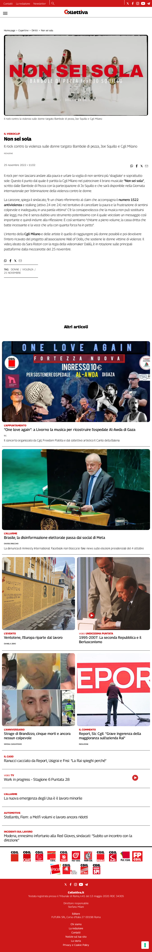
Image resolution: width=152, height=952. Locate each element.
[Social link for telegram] (148, 3)
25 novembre (12, 272)
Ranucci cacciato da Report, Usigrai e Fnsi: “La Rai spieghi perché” (55, 760)
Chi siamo (76, 924)
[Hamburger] (5, 13)
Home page (9, 30)
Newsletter (39, 3)
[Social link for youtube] (143, 3)
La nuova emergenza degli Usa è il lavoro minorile (43, 798)
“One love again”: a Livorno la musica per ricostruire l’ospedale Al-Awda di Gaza (69, 429)
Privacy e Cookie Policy (76, 944)
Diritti (35, 30)
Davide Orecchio (11, 543)
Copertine (23, 30)
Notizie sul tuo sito (76, 936)
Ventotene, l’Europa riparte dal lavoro (33, 637)
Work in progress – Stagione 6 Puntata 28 (36, 779)
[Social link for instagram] (137, 3)
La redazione (23, 3)
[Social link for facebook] (132, 3)
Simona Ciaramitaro (13, 744)
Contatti (8, 3)
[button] (131, 166)
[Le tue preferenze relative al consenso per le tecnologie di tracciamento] (145, 945)
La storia (76, 940)
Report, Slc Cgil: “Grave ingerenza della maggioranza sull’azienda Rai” (110, 736)
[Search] (52, 4)
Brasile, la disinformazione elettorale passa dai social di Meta (54, 537)
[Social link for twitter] (127, 3)
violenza (27, 269)
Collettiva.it (76, 892)
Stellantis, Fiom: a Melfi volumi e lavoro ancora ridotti (46, 817)
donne (15, 269)
